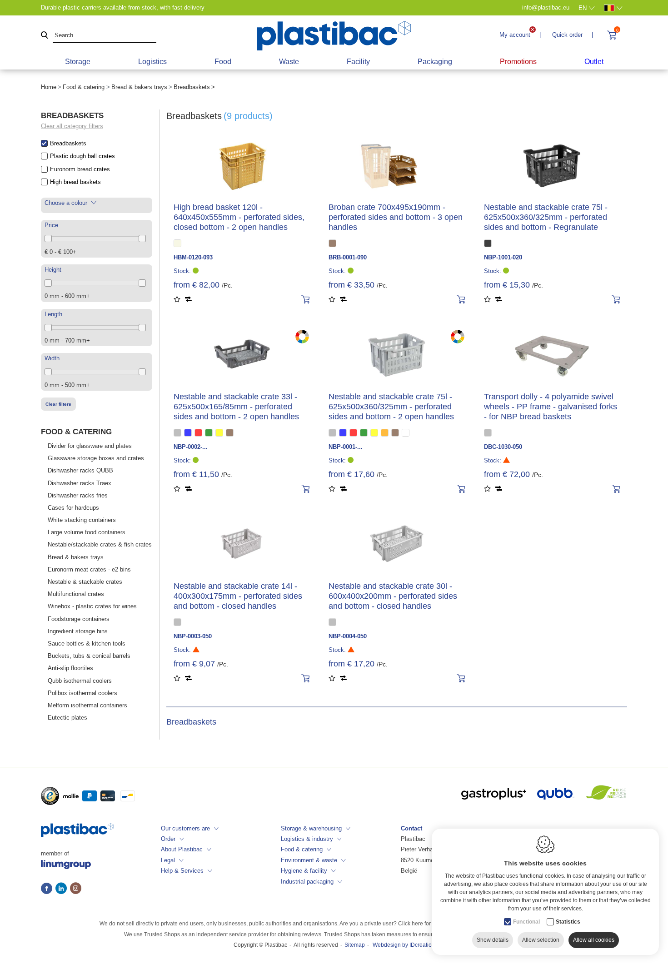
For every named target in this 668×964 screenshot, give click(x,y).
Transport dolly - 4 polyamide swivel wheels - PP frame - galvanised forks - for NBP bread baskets (550, 406)
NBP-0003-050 (193, 636)
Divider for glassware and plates (90, 445)
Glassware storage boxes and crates (96, 458)
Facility (358, 61)
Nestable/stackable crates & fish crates (100, 544)
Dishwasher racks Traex (79, 483)
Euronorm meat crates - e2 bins (89, 569)
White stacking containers (82, 520)
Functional (526, 922)
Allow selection (540, 940)
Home (48, 87)
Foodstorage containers (79, 619)
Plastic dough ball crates (82, 156)
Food (222, 61)
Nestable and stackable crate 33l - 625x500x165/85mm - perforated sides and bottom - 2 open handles (236, 406)
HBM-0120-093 (193, 257)
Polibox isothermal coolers (82, 693)
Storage (77, 61)
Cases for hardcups (73, 507)
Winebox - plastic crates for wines (92, 606)
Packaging (435, 61)
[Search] (44, 36)
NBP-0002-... (191, 446)
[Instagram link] (75, 889)
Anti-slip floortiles (70, 668)
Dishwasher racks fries (78, 495)
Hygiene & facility (304, 870)
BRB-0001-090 (348, 257)
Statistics (568, 922)
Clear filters (58, 404)
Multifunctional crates (76, 594)
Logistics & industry (307, 838)
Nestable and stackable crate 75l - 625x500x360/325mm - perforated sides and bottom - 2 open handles (391, 406)
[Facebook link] (48, 889)
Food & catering (84, 87)
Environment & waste (309, 860)
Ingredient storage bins (78, 631)
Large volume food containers (86, 532)
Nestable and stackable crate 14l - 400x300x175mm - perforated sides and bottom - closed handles (238, 596)
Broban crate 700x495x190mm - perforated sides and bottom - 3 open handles (396, 217)
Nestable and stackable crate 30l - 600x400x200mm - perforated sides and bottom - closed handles (393, 596)
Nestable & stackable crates (85, 581)
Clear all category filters (72, 126)
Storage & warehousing (311, 828)
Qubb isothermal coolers (80, 680)
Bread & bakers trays (139, 87)
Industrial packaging (307, 881)
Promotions (518, 61)
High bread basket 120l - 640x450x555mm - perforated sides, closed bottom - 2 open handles (239, 217)
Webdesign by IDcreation (404, 945)
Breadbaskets (68, 143)
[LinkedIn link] (62, 889)
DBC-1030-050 (503, 446)
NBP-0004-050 (348, 636)
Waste (289, 61)
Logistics (152, 61)
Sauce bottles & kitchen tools (86, 643)
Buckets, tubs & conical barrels (89, 655)
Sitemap (354, 945)
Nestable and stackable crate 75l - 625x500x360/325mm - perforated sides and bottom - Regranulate (546, 217)
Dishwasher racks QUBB (80, 470)
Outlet (593, 61)
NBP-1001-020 (503, 257)
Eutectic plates (67, 717)
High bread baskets (75, 182)
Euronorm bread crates (80, 169)
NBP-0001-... (346, 446)
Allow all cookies (593, 940)
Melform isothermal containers (87, 705)
